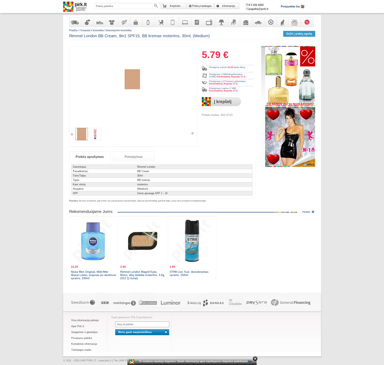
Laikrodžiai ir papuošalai (148, 22)
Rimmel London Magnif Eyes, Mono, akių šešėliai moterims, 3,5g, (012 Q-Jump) (142, 275)
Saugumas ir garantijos (84, 332)
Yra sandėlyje (75, 22)
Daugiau (306, 212)
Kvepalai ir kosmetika (87, 22)
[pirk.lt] (132, 361)
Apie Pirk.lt (77, 326)
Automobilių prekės (258, 22)
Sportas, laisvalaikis (270, 22)
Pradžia (73, 30)
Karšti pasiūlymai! (308, 22)
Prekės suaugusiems (124, 22)
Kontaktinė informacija (84, 343)
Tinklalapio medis (81, 349)
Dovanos (295, 22)
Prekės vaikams (160, 22)
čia (250, 361)
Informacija (228, 5)
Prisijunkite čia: (291, 6)
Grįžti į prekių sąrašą (299, 33)
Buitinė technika (197, 22)
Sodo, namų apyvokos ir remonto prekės (246, 22)
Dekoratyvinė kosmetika (119, 30)
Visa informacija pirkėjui (85, 320)
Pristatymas (134, 156)
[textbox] (127, 6)
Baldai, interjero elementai (234, 22)
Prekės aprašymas (90, 156)
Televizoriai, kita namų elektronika (209, 22)
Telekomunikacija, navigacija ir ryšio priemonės (173, 22)
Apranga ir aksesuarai (112, 22)
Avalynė (99, 22)
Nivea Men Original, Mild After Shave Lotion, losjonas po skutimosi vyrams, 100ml (93, 275)
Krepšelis (175, 5)
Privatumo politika (81, 338)
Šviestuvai (221, 22)
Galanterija (136, 22)
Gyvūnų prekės (282, 22)
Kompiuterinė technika (185, 22)
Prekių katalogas (202, 5)
